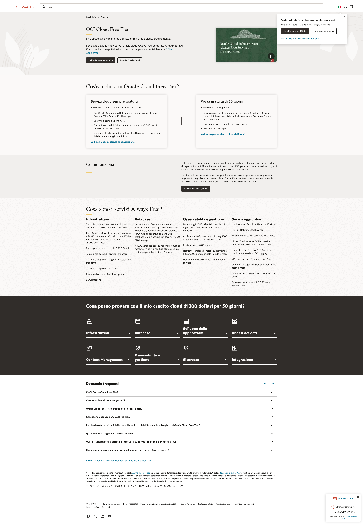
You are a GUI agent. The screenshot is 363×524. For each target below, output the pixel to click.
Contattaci (106, 507)
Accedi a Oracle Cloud (130, 60)
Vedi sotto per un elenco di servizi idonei (113, 141)
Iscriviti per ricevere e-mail (244, 504)
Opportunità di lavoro (223, 504)
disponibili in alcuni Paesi (230, 472)
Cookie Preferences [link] (188, 504)
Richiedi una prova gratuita (100, 60)
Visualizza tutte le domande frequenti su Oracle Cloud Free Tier (118, 460)
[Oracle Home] (26, 7)
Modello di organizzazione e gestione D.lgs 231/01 (159, 504)
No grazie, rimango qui (324, 31)
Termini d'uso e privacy (111, 504)
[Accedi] (345, 6)
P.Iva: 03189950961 (130, 504)
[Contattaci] (351, 6)
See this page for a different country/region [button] (300, 38)
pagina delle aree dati (141, 472)
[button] (12, 6)
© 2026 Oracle (91, 504)
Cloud (102, 17)
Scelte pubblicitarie (205, 504)
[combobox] (181, 6)
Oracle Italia (91, 17)
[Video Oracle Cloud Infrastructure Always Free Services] (246, 45)
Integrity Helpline (92, 507)
